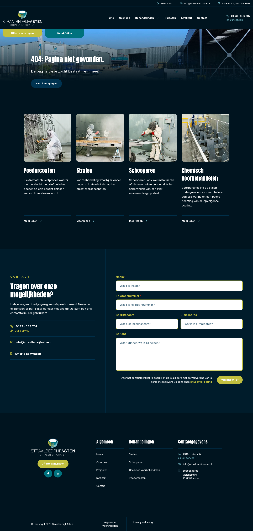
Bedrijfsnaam (125, 315)
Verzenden (227, 379)
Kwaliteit (186, 17)
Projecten (170, 17)
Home (110, 17)
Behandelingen (144, 17)
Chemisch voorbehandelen (144, 470)
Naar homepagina (46, 83)
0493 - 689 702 (26, 326)
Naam (120, 277)
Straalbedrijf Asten (62, 524)
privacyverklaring (201, 381)
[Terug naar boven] (246, 524)
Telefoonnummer (128, 296)
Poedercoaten (137, 477)
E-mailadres (190, 315)
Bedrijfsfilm (64, 33)
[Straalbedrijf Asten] (22, 18)
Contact (202, 17)
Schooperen (136, 462)
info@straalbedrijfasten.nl (34, 342)
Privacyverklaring (143, 522)
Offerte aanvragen (22, 33)
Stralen (133, 454)
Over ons (124, 17)
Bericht (121, 334)
